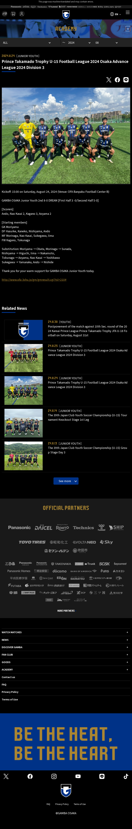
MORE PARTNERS (66, 611)
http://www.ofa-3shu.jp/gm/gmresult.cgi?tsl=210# (34, 279)
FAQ (4, 684)
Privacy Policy (10, 692)
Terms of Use (10, 699)
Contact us (8, 677)
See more (65, 481)
